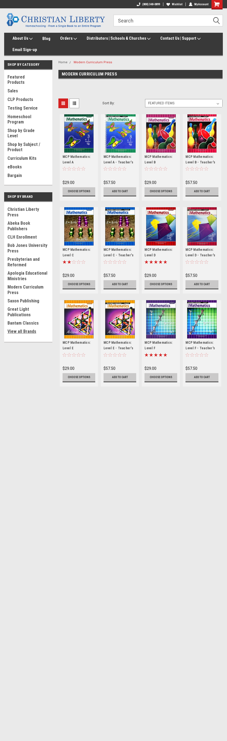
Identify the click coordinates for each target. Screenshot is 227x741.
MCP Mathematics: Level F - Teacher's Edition (200, 348)
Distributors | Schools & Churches (117, 38)
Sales (12, 90)
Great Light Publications (19, 312)
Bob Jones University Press (27, 248)
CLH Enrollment (22, 237)
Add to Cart (120, 191)
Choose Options (79, 191)
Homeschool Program (19, 119)
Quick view (79, 148)
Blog (46, 38)
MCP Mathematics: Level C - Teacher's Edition (118, 255)
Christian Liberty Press (23, 212)
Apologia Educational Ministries (27, 275)
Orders (66, 38)
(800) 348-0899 (151, 4)
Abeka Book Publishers (18, 226)
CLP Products (20, 99)
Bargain (14, 175)
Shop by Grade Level (21, 133)
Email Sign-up (24, 49)
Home (63, 62)
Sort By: (108, 103)
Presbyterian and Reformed (23, 262)
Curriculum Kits (22, 158)
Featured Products (16, 79)
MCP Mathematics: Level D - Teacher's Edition (200, 255)
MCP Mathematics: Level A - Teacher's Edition (118, 162)
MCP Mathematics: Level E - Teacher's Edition (118, 348)
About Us (20, 38)
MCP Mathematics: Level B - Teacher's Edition (200, 162)
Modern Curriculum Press (25, 289)
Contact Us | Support (178, 38)
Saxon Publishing (23, 301)
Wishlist (177, 4)
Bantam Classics (23, 323)
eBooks (14, 167)
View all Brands (21, 331)
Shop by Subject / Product (23, 147)
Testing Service (22, 108)
